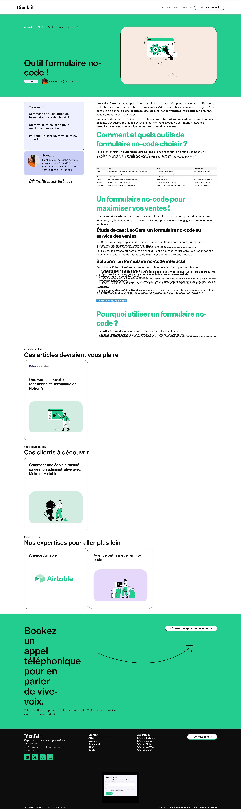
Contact (162, 807)
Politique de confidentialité (183, 807)
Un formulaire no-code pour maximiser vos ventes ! (49, 126)
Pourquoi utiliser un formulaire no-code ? (53, 137)
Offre (162, 7)
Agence (168, 7)
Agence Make (144, 744)
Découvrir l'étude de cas (111, 300)
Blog (191, 7)
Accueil (28, 27)
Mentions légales (208, 807)
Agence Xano (144, 741)
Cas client (175, 7)
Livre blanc (184, 7)
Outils (91, 750)
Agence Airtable (146, 738)
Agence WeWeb (145, 747)
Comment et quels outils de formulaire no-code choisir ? (49, 115)
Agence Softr (144, 750)
